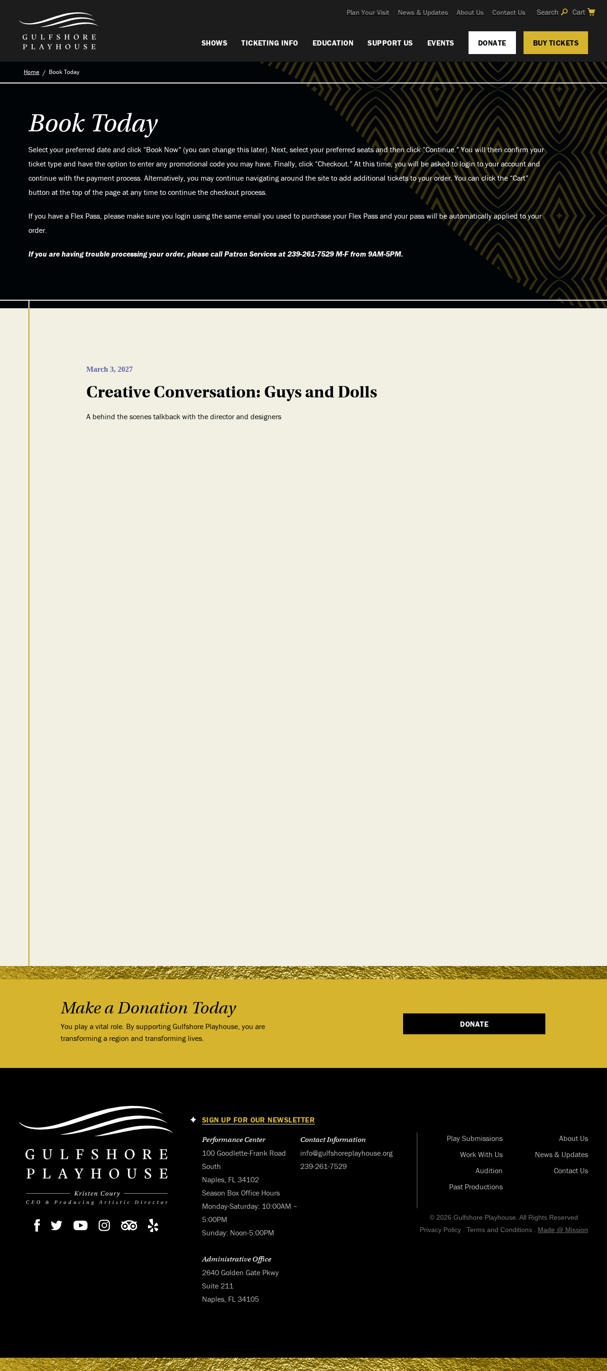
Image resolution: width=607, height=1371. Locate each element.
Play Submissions (475, 1138)
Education (333, 42)
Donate (492, 42)
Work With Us (481, 1154)
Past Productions (476, 1186)
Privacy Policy (440, 1229)
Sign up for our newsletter (258, 1119)
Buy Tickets (556, 42)
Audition (489, 1170)
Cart (578, 12)
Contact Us (508, 12)
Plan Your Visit (368, 12)
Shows (214, 42)
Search (548, 12)
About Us (470, 12)
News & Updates (423, 12)
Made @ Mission (563, 1229)
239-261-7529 (323, 1166)
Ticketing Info (269, 42)
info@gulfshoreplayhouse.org (346, 1153)
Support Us (390, 42)
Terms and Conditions (499, 1229)
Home (31, 72)
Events (440, 42)
